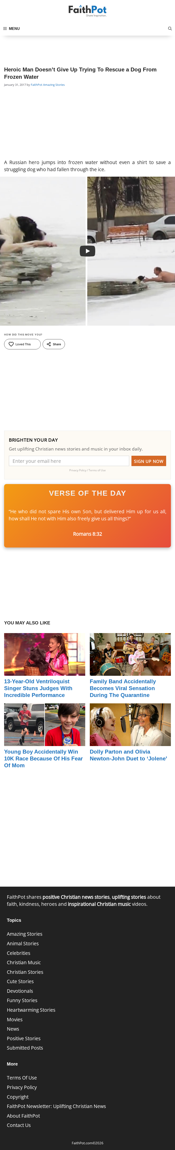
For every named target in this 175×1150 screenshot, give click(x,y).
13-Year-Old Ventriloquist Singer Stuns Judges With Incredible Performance (38, 688)
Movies (15, 1019)
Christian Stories (25, 972)
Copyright (17, 1097)
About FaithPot (23, 1116)
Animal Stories (23, 943)
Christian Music (24, 962)
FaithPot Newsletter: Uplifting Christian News (56, 1106)
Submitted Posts (25, 1048)
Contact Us (19, 1125)
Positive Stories (24, 1038)
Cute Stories (20, 981)
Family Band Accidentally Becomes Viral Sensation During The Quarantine (123, 688)
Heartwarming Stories (31, 1010)
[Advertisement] (87, 47)
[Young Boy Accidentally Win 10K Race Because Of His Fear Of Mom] (44, 742)
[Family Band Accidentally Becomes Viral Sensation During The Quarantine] (130, 672)
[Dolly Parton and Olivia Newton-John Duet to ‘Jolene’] (130, 742)
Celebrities (18, 953)
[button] (170, 29)
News (13, 1029)
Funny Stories (22, 1000)
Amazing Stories (54, 85)
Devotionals (20, 991)
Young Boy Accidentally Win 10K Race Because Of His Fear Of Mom (43, 758)
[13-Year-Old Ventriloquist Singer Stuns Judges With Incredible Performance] (44, 672)
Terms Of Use (22, 1077)
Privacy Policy (22, 1087)
